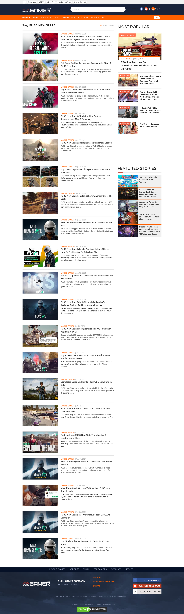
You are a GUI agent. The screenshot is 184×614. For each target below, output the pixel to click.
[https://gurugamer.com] (36, 583)
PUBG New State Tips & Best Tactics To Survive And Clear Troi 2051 (85, 410)
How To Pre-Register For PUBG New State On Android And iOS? (86, 463)
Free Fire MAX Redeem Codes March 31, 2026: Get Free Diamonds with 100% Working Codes (149, 230)
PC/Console (126, 59)
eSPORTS (46, 17)
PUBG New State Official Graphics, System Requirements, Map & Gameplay (81, 118)
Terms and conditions (103, 581)
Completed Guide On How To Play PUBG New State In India (86, 383)
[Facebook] (141, 9)
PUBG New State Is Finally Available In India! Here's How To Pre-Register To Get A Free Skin (85, 250)
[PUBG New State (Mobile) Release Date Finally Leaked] (40, 150)
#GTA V (41, 2)
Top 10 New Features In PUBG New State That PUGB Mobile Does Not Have (86, 357)
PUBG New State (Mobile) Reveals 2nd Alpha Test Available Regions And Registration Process (84, 304)
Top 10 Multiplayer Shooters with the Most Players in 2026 (149, 216)
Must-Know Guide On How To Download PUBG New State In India (85, 490)
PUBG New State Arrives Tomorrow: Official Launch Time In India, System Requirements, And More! (85, 38)
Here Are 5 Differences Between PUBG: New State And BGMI (87, 224)
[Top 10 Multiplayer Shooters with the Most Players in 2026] (128, 218)
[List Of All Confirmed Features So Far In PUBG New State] (40, 548)
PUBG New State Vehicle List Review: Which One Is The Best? (87, 197)
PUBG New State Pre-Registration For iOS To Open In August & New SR (86, 330)
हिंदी (156, 18)
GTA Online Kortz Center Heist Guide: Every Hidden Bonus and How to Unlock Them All (148, 193)
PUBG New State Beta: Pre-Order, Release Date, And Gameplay (85, 516)
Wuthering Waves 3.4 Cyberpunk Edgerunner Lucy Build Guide (149, 204)
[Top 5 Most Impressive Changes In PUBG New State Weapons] (40, 176)
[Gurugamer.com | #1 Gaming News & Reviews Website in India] (37, 10)
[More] (103, 17)
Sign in (157, 9)
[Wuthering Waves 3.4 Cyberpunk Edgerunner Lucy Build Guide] (128, 206)
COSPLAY (83, 17)
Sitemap (96, 586)
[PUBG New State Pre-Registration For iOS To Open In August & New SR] (40, 336)
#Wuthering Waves (64, 2)
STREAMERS (69, 17)
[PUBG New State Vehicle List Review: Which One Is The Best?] (40, 203)
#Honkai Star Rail (80, 2)
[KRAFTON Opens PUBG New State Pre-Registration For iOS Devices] (40, 283)
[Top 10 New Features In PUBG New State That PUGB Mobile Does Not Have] (40, 362)
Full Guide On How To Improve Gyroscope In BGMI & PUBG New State (86, 64)
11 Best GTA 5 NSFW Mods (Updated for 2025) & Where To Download (150, 110)
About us (97, 577)
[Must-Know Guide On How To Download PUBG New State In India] (40, 495)
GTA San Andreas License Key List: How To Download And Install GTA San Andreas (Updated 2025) (150, 79)
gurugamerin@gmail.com (69, 584)
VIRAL (57, 17)
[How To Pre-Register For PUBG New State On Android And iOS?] (40, 469)
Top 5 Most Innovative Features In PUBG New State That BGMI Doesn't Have (85, 91)
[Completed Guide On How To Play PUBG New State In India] (40, 389)
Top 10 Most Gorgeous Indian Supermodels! (149, 125)
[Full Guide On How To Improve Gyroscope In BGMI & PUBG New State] (40, 70)
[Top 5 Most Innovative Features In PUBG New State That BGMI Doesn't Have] (40, 97)
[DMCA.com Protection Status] (92, 612)
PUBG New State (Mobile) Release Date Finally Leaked (86, 142)
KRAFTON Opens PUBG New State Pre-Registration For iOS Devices (87, 277)
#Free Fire (50, 2)
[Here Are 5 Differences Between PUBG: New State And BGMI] (40, 229)
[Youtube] (146, 9)
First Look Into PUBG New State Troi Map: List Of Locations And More (84, 436)
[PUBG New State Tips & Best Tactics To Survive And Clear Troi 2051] (40, 415)
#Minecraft (32, 2)
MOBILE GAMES (30, 17)
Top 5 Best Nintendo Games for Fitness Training (148, 179)
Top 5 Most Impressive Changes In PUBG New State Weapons (85, 171)
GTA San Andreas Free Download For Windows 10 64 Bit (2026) (139, 65)
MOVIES (95, 17)
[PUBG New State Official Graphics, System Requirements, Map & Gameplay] (40, 123)
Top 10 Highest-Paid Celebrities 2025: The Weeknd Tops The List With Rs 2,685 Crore (149, 95)
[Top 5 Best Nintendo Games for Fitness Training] (128, 181)
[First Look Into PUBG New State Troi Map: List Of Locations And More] (40, 442)
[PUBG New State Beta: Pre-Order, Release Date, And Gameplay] (40, 522)
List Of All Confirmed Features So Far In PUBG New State (85, 543)
